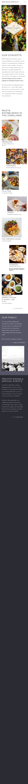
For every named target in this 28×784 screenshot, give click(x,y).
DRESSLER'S (7, 142)
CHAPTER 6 (11, 166)
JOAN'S (10, 212)
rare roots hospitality (10, 1)
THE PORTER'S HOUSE (11, 239)
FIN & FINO (6, 191)
